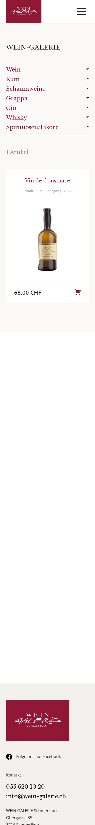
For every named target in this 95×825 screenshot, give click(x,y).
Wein (13, 69)
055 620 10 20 (25, 786)
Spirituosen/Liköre (32, 127)
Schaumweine (25, 88)
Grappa (16, 98)
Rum (13, 79)
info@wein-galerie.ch (36, 796)
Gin (11, 108)
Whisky (16, 117)
